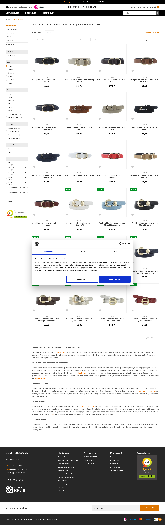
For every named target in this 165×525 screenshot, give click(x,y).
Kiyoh (55, 519)
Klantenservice (129, 8)
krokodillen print (41, 378)
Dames (11, 56)
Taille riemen (13, 131)
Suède (11, 152)
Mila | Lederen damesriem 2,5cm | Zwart (46, 81)
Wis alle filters (150, 32)
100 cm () (18, 189)
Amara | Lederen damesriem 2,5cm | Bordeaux (144, 320)
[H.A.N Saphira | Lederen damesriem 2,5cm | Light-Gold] (79, 298)
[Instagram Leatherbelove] (14, 480)
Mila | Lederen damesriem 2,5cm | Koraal (112, 176)
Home (8, 20)
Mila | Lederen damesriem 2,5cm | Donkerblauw (46, 128)
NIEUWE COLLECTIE (13, 13)
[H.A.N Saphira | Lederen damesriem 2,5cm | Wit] (79, 202)
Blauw (11, 104)
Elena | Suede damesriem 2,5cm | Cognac (79, 128)
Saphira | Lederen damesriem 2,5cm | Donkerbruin (46, 320)
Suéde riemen (14, 128)
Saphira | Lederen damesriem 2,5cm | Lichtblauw (112, 224)
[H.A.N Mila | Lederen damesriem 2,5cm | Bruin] (112, 59)
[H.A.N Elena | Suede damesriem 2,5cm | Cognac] (79, 107)
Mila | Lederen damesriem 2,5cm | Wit (79, 176)
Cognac (11, 94)
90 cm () (17, 179)
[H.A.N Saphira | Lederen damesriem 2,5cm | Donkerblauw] (144, 250)
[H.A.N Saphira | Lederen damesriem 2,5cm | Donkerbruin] (46, 298)
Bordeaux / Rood (15, 117)
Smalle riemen (10, 44)
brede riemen (83, 373)
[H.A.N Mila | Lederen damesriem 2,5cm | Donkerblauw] (46, 107)
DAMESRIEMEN (30, 13)
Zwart (11, 97)
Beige (11, 111)
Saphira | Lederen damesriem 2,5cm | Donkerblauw (145, 272)
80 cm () (17, 169)
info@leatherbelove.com (18, 469)
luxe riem (142, 391)
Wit (10, 107)
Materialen (61, 491)
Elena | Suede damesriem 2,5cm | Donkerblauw (46, 176)
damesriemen (61, 352)
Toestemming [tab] (48, 251)
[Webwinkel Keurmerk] (39, 7)
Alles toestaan (114, 279)
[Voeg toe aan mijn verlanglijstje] (34, 71)
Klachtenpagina (63, 484)
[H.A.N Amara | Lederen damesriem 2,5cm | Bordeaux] (144, 298)
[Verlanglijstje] (147, 8)
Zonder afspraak (88, 406)
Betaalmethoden (63, 470)
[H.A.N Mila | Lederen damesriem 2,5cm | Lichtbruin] (144, 59)
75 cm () (17, 164)
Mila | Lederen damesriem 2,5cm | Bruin (112, 81)
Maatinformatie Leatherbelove (68, 460)
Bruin (11, 100)
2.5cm (10, 66)
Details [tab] (82, 251)
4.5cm (11, 80)
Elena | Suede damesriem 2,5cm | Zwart (144, 128)
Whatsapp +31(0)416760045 (16, 473)
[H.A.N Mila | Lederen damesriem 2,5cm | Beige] (79, 59)
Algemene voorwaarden (66, 477)
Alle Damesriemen (11, 29)
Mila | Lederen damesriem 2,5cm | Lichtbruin (144, 81)
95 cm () (17, 184)
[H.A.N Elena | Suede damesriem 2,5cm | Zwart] (144, 107)
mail (53, 414)
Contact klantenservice (66, 457)
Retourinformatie (64, 464)
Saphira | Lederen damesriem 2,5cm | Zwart (145, 224)
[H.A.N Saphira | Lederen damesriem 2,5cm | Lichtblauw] (112, 202)
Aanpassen (81, 279)
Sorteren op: (84, 40)
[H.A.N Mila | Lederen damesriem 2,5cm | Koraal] (112, 154)
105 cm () (18, 193)
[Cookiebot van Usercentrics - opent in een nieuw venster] (121, 244)
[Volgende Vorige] (157, 39)
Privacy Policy (62, 480)
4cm (11, 76)
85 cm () (17, 174)
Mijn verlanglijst (115, 467)
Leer (11, 149)
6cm (10, 83)
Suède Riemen (10, 37)
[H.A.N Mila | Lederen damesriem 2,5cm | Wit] (79, 154)
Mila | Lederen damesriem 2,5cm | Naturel (144, 176)
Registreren (114, 457)
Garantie (61, 487)
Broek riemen (14, 135)
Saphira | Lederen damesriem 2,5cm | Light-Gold (79, 320)
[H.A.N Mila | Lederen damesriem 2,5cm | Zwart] (46, 59)
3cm (11, 70)
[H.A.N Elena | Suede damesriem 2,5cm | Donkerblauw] (46, 154)
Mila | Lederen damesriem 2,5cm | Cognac (46, 224)
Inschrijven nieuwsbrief (17, 508)
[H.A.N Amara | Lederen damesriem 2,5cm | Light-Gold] (112, 298)
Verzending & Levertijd (65, 474)
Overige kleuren (14, 114)
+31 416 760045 (17, 466)
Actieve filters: (37, 32)
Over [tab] (116, 251)
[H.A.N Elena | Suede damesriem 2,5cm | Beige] (112, 107)
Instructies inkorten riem (66, 467)
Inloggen (141, 8)
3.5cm (11, 73)
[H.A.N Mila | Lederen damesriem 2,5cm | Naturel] (144, 154)
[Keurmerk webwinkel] (16, 489)
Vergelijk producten (117, 470)
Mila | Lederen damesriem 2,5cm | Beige (79, 81)
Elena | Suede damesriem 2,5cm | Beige (112, 128)
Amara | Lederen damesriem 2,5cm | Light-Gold (112, 320)
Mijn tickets (114, 464)
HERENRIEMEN (48, 13)
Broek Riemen (10, 33)
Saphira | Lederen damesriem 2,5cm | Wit (79, 224)
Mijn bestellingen (116, 460)
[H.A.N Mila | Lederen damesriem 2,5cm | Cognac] (46, 202)
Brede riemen (10, 41)
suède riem (152, 391)
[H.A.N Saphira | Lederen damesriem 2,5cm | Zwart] (144, 202)
